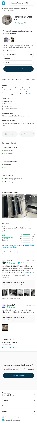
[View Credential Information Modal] (13, 339)
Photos (18, 79)
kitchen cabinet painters (17, 8)
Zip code (6, 58)
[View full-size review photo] (5, 292)
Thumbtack (5, 8)
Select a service (8, 51)
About (4, 79)
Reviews (26, 79)
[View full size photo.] (13, 206)
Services (11, 79)
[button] (7, 20)
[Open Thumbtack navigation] (4, 3)
